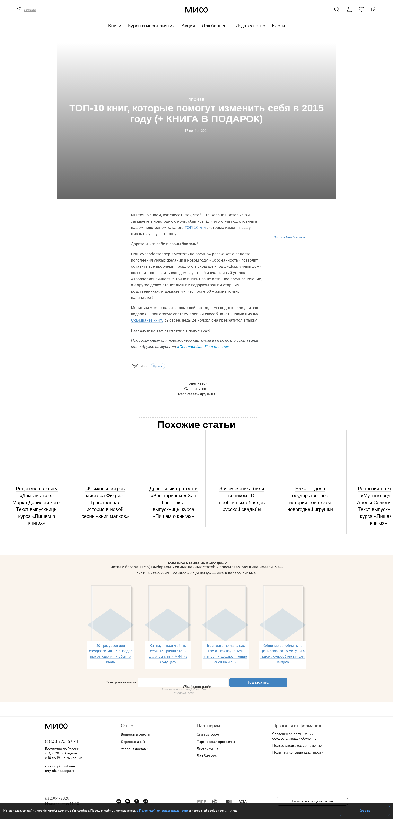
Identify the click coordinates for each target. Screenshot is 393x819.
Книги (114, 25)
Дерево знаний (133, 742)
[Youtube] (118, 801)
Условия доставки (135, 749)
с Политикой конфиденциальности (162, 810)
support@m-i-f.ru (58, 766)
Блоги (278, 25)
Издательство (250, 25)
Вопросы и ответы (135, 735)
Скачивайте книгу (147, 320)
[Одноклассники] (136, 801)
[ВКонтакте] (127, 801)
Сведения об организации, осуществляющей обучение (294, 736)
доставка (30, 10)
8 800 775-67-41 (61, 741)
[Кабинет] (349, 9)
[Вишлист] (361, 9)
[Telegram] (145, 801)
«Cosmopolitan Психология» (203, 346)
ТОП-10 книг (196, 227)
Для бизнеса (215, 25)
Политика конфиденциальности (297, 753)
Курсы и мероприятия (151, 25)
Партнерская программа (215, 742)
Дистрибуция (207, 749)
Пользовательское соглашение (297, 746)
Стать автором (207, 735)
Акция (188, 25)
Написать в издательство (312, 801)
